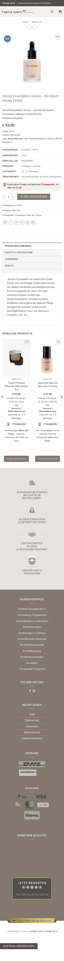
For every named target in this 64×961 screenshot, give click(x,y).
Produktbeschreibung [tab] (18, 246)
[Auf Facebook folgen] (30, 691)
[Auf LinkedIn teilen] (33, 222)
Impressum (32, 726)
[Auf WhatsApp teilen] (5, 222)
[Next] (61, 403)
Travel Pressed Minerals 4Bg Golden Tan (16, 386)
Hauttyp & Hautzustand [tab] (18, 252)
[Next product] (29, 27)
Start (26, 22)
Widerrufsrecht (32, 732)
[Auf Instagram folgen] (34, 691)
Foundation (20, 215)
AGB (32, 714)
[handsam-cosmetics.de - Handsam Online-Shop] (17, 11)
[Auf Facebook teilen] (10, 222)
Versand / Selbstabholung (16, 409)
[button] (52, 11)
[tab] (32, 270)
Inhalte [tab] (9, 266)
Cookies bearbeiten (32, 738)
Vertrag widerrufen (18, 946)
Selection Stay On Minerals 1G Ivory (48, 385)
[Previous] (3, 403)
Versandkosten (15, 138)
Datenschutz (32, 720)
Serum (39, 215)
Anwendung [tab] (11, 259)
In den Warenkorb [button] (16, 459)
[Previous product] (34, 27)
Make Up (36, 22)
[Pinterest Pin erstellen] (27, 222)
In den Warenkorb (33, 196)
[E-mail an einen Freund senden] (22, 222)
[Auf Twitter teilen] (16, 222)
